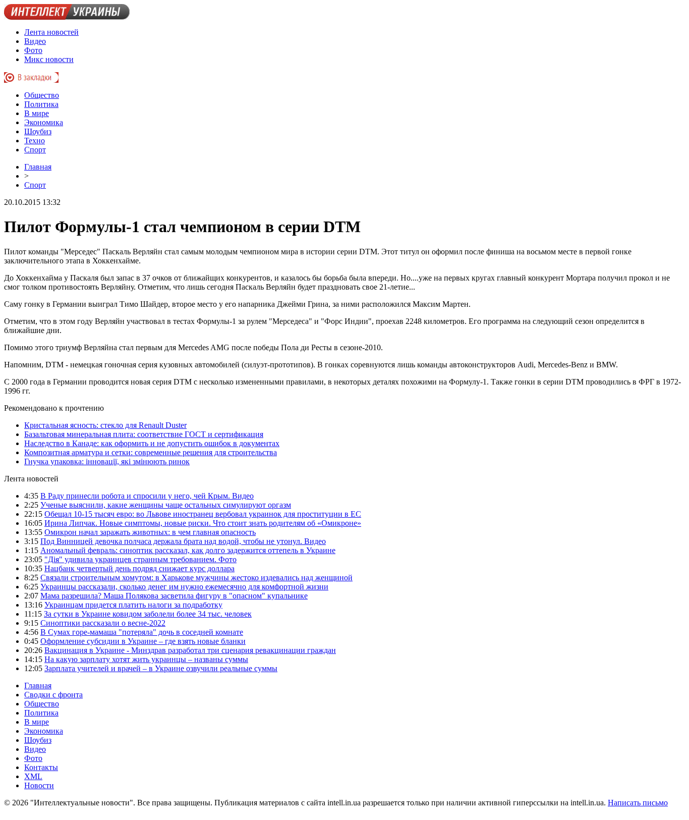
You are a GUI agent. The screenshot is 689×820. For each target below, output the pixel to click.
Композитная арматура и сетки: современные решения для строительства (150, 452)
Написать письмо (638, 802)
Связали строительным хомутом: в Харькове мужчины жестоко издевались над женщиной (196, 577)
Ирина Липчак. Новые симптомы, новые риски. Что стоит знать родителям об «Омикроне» (202, 523)
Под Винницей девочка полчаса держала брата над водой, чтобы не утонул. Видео (183, 541)
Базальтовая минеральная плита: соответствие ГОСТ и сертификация (143, 434)
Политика (41, 104)
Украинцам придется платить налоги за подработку (133, 604)
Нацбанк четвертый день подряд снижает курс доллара (139, 568)
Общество (41, 95)
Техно (34, 140)
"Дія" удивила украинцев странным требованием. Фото (140, 559)
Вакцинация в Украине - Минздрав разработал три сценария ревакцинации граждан (190, 650)
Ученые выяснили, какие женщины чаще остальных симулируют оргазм (165, 505)
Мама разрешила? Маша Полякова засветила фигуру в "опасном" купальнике (174, 595)
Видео (35, 41)
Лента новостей (51, 32)
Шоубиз (37, 131)
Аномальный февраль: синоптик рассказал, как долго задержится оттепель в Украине (187, 550)
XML (33, 776)
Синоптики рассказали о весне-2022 (102, 623)
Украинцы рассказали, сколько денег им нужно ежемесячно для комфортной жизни (184, 586)
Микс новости (49, 59)
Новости (39, 785)
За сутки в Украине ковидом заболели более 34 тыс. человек (148, 614)
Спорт (35, 149)
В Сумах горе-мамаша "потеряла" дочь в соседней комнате (141, 632)
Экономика (43, 122)
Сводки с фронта (53, 694)
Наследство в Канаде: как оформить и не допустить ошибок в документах (151, 443)
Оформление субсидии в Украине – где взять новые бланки (143, 641)
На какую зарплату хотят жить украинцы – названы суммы (146, 659)
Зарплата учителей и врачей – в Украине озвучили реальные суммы (160, 668)
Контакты (41, 767)
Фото (33, 50)
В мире (36, 113)
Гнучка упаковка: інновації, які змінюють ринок (107, 461)
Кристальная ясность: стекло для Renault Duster (105, 425)
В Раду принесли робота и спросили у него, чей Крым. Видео (147, 495)
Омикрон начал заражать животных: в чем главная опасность (150, 532)
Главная (37, 166)
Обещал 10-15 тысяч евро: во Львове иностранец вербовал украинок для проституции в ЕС (202, 514)
